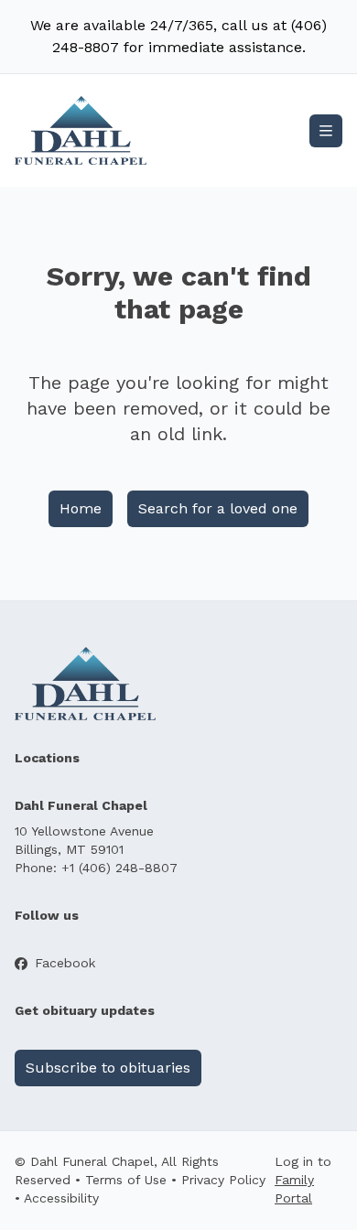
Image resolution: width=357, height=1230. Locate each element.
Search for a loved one (218, 508)
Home (81, 508)
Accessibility (61, 1198)
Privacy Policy (223, 1179)
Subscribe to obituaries (108, 1067)
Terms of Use (126, 1179)
